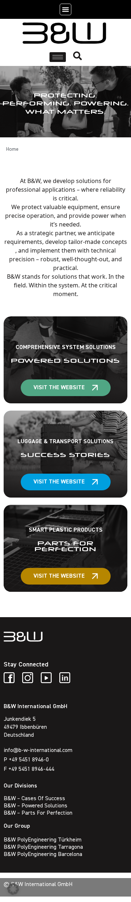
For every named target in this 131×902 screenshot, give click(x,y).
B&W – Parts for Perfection (38, 813)
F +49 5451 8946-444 (29, 769)
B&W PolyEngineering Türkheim (43, 840)
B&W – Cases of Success (34, 799)
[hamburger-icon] (57, 57)
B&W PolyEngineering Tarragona (43, 847)
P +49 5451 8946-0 (26, 760)
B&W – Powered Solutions (35, 806)
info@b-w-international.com (38, 750)
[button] (65, 9)
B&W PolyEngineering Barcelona (43, 854)
